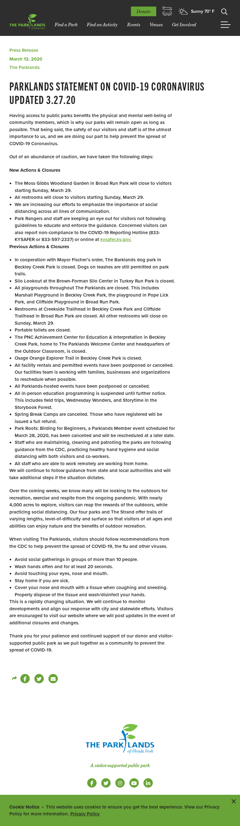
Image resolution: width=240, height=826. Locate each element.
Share (14, 678)
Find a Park (66, 24)
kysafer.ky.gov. (116, 239)
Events (133, 24)
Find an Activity (102, 24)
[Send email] (53, 678)
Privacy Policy (85, 814)
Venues (156, 24)
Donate (144, 11)
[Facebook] (25, 678)
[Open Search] (224, 11)
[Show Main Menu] (226, 24)
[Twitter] (39, 678)
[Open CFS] (167, 11)
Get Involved (184, 24)
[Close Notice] (234, 801)
